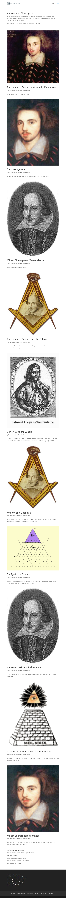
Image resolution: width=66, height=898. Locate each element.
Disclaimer (30, 893)
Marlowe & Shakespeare (23, 90)
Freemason (11, 90)
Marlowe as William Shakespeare (24, 667)
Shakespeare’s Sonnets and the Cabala (27, 339)
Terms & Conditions (40, 893)
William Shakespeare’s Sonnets (23, 835)
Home (13, 893)
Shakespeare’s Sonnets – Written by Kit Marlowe (32, 87)
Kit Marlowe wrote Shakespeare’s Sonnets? (29, 751)
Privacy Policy (21, 893)
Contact (50, 893)
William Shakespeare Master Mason (25, 260)
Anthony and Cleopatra (19, 512)
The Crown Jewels (16, 169)
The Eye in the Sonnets (18, 574)
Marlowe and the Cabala (19, 431)
